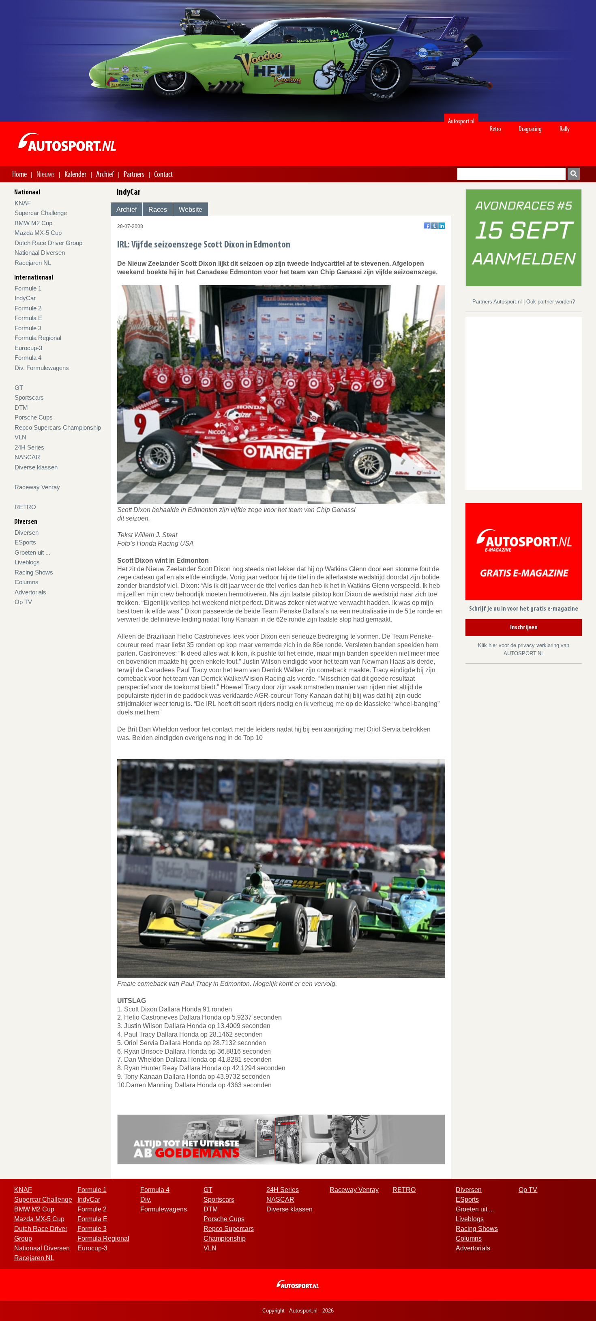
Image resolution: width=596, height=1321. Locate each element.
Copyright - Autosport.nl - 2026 (298, 1311)
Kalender (75, 174)
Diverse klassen (36, 467)
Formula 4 (28, 357)
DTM (21, 407)
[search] (574, 174)
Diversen (27, 532)
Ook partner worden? (550, 302)
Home (19, 174)
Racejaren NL (33, 262)
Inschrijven (524, 627)
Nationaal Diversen (40, 252)
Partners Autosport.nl (497, 302)
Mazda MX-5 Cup (38, 232)
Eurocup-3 (28, 347)
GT (19, 387)
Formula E (28, 317)
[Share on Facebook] (427, 225)
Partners (134, 174)
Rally (565, 129)
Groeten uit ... (32, 552)
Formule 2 (28, 308)
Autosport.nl (461, 121)
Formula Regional (38, 337)
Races (157, 209)
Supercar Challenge (41, 212)
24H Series (29, 447)
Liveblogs (27, 562)
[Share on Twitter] (434, 225)
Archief (105, 174)
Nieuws (45, 174)
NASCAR (27, 457)
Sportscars (29, 397)
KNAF (23, 203)
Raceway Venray (37, 487)
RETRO (25, 506)
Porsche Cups (34, 417)
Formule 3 (28, 328)
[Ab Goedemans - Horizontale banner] (281, 1139)
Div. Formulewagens (42, 367)
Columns (27, 582)
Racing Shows (34, 572)
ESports (25, 542)
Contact (163, 174)
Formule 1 (28, 288)
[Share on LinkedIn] (441, 225)
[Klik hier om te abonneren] (523, 553)
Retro (495, 129)
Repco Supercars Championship (58, 427)
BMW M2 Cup (33, 222)
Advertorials (30, 592)
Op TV (23, 601)
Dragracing (530, 129)
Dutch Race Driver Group (48, 242)
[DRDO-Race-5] (523, 237)
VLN (20, 437)
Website (190, 209)
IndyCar (25, 298)
